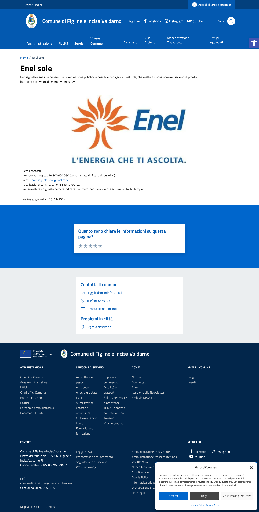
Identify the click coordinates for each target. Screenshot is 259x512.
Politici (24, 402)
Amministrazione (39, 43)
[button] (254, 43)
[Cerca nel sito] (231, 21)
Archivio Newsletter (145, 397)
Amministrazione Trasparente (178, 40)
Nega (204, 496)
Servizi (79, 43)
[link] (50, 180)
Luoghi (192, 377)
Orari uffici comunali (33, 392)
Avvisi (136, 387)
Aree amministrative (33, 382)
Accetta (173, 496)
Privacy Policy (212, 505)
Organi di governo (32, 377)
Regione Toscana (33, 5)
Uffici (23, 387)
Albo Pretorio (150, 40)
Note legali (139, 492)
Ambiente (82, 387)
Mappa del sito (29, 506)
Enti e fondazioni (31, 397)
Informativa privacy (144, 482)
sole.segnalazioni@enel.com (50, 180)
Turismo (109, 418)
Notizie (136, 377)
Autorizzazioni (85, 402)
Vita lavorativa (113, 423)
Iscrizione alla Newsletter (148, 392)
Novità (63, 43)
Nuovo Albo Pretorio (145, 467)
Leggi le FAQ (84, 451)
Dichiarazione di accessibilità (150, 487)
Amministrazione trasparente (151, 451)
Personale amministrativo (37, 408)
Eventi (192, 382)
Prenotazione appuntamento (94, 456)
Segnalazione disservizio (91, 462)
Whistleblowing (86, 467)
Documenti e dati (31, 413)
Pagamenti (130, 42)
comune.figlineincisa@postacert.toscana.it (47, 483)
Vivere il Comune (96, 41)
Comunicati (139, 382)
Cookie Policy (197, 505)
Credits (50, 506)
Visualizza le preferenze (237, 496)
